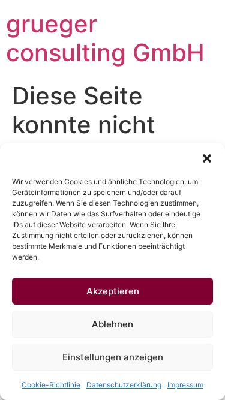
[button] (207, 158)
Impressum (185, 384)
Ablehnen (112, 324)
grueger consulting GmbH (105, 38)
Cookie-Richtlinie (51, 384)
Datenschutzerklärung (123, 384)
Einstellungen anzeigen (112, 357)
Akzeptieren (112, 291)
